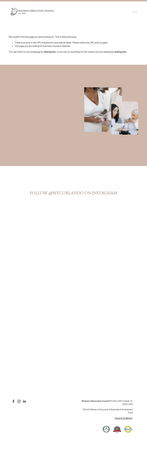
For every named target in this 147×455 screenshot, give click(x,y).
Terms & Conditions (123, 418)
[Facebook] (13, 401)
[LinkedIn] (24, 401)
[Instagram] (19, 401)
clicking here (50, 52)
